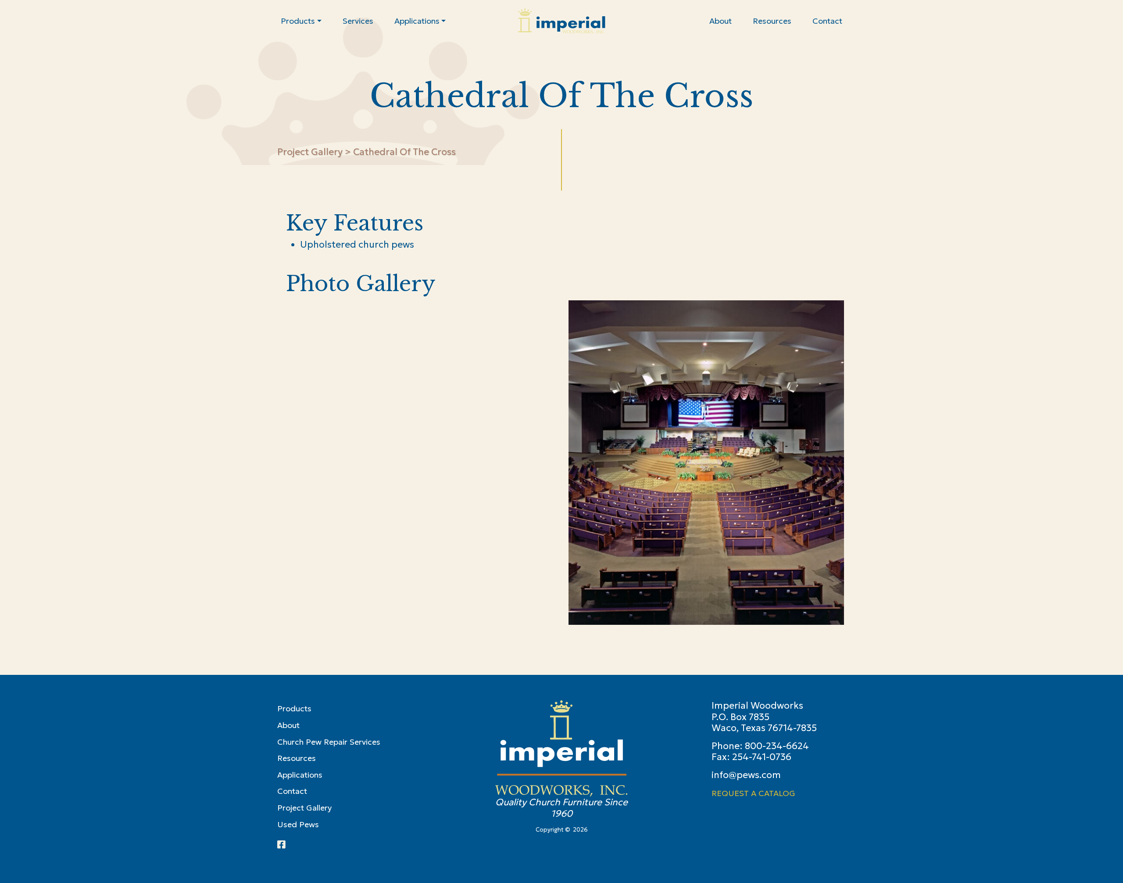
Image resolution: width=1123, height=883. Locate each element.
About (288, 725)
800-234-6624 (777, 746)
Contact (292, 791)
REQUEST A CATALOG (753, 793)
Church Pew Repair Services (328, 742)
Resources (296, 758)
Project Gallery (310, 152)
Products (294, 708)
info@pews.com (746, 775)
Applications (299, 775)
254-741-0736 (761, 757)
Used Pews (298, 824)
